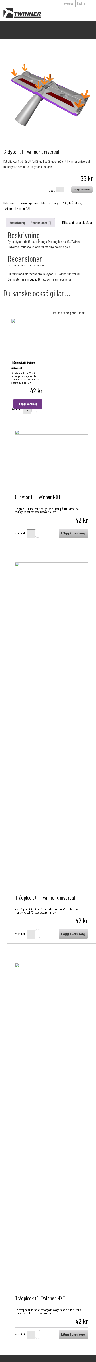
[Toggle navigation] (84, 12)
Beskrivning (17, 222)
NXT (65, 203)
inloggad (32, 279)
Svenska (68, 3)
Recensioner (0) (41, 222)
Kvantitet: (20, 532)
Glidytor (57, 203)
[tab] (17, 222)
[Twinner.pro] (20, 13)
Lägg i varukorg (82, 189)
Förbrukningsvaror (27, 203)
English (81, 3)
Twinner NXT (23, 208)
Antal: (52, 190)
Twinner (8, 208)
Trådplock (75, 203)
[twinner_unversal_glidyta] (48, 98)
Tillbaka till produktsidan (77, 222)
